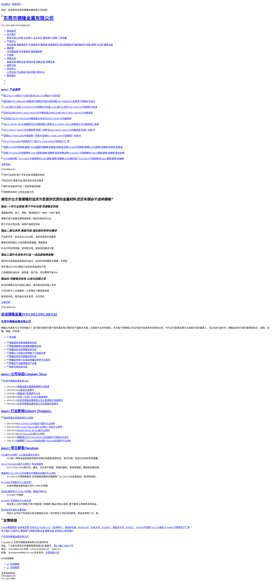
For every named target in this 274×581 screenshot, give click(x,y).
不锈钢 (10, 55)
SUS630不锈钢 (143, 527)
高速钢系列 (53, 44)
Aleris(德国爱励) (9, 527)
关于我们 (11, 34)
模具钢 (44, 44)
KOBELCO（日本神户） (51, 527)
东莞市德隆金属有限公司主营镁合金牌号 (38, 404)
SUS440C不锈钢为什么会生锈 (16, 500)
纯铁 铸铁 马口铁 (94, 44)
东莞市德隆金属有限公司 (16, 321)
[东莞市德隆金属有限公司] (15, 536)
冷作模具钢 (12, 51)
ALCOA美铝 (157, 527)
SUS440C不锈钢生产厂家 (177, 527)
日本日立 (34, 527)
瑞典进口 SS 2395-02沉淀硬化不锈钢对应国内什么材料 (28, 473)
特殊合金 (11, 58)
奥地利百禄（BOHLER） (77, 527)
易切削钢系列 (67, 44)
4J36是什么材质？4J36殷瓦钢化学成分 (20, 455)
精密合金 (21, 62)
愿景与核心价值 (15, 38)
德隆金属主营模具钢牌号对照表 (33, 386)
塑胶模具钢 (36, 51)
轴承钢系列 (80, 44)
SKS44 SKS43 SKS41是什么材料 (33, 430)
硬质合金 (108, 44)
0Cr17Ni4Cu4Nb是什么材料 (31, 434)
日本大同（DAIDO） (101, 527)
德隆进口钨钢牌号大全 (28, 393)
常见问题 (30, 72)
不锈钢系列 (34, 44)
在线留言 (5, 4)
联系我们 (16, 4)
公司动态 (11, 72)
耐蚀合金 (30, 62)
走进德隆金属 (29, 314)
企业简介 (28, 38)
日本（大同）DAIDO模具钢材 (32, 397)
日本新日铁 (23, 527)
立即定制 (5, 302)
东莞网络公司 (52, 552)
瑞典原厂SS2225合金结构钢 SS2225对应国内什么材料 (44, 441)
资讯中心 (11, 69)
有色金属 (11, 44)
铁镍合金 (50, 62)
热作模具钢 (24, 51)
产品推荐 (14, 89)
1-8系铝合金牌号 (25, 390)
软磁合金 (40, 62)
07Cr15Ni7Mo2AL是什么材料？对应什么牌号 (40, 427)
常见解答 (25, 448)
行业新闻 (21, 72)
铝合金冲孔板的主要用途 (13, 510)
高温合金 (11, 62)
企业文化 (37, 38)
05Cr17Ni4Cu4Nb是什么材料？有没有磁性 (22, 464)
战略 (55, 38)
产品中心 (11, 41)
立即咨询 (5, 164)
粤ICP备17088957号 (63, 546)
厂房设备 (62, 38)
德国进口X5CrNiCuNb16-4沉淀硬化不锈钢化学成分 (43, 437)
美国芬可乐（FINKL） (124, 527)
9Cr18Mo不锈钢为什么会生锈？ (17, 482)
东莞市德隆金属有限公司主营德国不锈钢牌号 (40, 400)
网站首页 (11, 31)
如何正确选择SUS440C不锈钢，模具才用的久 (24, 491)
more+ (5, 89)
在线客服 (14, 564)
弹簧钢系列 (22, 44)
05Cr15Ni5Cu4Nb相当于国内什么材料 (36, 423)
